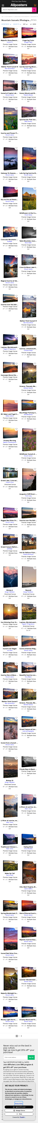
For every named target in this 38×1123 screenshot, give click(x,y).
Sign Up (31, 1057)
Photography (9, 16)
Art (3, 16)
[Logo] (19, 5)
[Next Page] (21, 1036)
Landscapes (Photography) (21, 16)
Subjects (16, 24)
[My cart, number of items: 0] (35, 5)
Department (5, 24)
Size (24, 24)
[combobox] (16, 9)
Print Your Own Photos (19, 1)
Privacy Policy (19, 1103)
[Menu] (2, 5)
